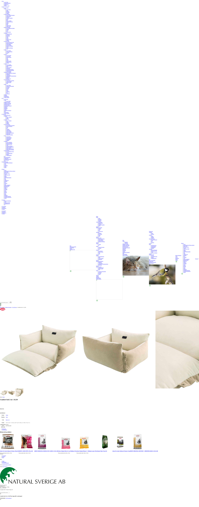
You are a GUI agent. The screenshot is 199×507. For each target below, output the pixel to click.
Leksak (5, 63)
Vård (7, 48)
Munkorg (7, 77)
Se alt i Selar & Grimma (10, 80)
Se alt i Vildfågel (9, 117)
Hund (3, 6)
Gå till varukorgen (9, 498)
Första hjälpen (8, 44)
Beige (7, 419)
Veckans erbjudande (7, 200)
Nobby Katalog (6, 97)
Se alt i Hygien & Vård (10, 42)
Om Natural (4, 206)
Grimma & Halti (9, 81)
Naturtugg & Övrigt (9, 21)
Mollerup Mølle (6, 186)
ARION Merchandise (7, 177)
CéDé (5, 179)
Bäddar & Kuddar (7, 27)
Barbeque (7, 17)
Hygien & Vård (6, 41)
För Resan (8, 87)
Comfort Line (6, 180)
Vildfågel (5, 116)
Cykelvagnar (100, 263)
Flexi (7, 58)
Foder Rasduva (8, 138)
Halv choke (8, 35)
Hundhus (5, 95)
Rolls (7, 24)
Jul (4, 204)
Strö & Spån (8, 133)
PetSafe (5, 191)
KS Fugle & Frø (186, 247)
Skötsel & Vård (6, 5)
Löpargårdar (8, 130)
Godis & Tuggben (7, 14)
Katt (2, 98)
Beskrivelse (4, 428)
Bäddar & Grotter (7, 102)
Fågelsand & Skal (9, 144)
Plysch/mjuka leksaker (10, 69)
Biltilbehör (8, 74)
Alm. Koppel (8, 56)
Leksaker (7, 129)
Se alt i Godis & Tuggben (10, 15)
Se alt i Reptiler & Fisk (10, 151)
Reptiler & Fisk (6, 150)
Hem (1, 307)
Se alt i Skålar (8, 85)
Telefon (1, 466)
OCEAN (5, 189)
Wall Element (6, 112)
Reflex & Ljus (8, 78)
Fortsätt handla (2, 498)
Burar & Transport (9, 126)
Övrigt (7, 22)
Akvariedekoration (9, 153)
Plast (7, 31)
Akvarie (7, 152)
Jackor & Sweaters (9, 51)
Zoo (149, 264)
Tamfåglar (5, 141)
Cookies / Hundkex (9, 18)
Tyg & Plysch (8, 32)
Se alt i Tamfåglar (9, 142)
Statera (5, 167)
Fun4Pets (5, 183)
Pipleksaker (8, 68)
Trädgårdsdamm (9, 155)
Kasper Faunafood (7, 185)
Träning (5, 94)
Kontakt (3, 209)
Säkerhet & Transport (7, 72)
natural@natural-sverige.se (6, 464)
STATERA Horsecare (7, 197)
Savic (5, 193)
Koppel (5, 54)
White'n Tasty (8, 26)
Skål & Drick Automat (10, 148)
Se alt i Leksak (8, 64)
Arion (5, 163)
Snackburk (8, 91)
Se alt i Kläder (8, 50)
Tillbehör (7, 118)
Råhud (7, 23)
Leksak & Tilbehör (154, 252)
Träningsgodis (8, 25)
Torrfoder (126, 243)
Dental (99, 225)
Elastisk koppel (8, 57)
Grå (8, 419)
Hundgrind (8, 76)
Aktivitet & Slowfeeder (10, 86)
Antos (5, 175)
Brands (3, 169)
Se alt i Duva (8, 136)
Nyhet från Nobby (7, 202)
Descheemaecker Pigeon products (9, 171)
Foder (5, 8)
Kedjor (7, 36)
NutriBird (5, 188)
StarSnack (5, 195)
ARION (5, 176)
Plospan (5, 192)
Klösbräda (6, 108)
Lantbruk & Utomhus (7, 159)
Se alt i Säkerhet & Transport (11, 73)
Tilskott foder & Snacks (10, 149)
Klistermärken (6, 96)
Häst (3, 1)
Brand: (2, 397)
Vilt (4, 156)
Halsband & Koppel (126, 245)
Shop (3, 457)
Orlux (5, 190)
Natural (5, 173)
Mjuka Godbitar (8, 20)
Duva (5, 135)
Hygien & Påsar (8, 45)
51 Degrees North (7, 174)
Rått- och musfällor (7, 157)
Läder (7, 37)
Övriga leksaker (8, 67)
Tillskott (7, 13)
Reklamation (4, 208)
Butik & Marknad (5, 161)
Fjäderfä (5, 119)
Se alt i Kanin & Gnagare (10, 125)
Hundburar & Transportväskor (103, 264)
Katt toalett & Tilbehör (8, 105)
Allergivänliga (8, 16)
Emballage (6, 165)
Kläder (5, 49)
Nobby (5, 166)
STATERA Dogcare (7, 196)
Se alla (97, 226)
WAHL (5, 198)
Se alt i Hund (6, 7)
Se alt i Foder (8, 9)
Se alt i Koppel (8, 55)
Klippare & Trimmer (9, 46)
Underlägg (8, 93)
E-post (1, 464)
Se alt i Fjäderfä (8, 120)
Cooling (99, 244)
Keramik (7, 88)
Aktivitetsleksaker (9, 65)
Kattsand (5, 107)
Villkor (3, 461)
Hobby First (185, 246)
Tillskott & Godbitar (9, 134)
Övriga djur (4, 114)
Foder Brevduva (9, 137)
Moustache (185, 261)
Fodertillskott (6, 4)
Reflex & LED (8, 39)
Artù (5, 178)
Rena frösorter (151, 263)
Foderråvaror (6, 158)
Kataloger (3, 207)
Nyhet (5, 201)
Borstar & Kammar (9, 43)
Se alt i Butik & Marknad (8, 162)
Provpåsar (7, 12)
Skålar (5, 84)
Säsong (97, 243)
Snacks (71, 248)
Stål (6, 92)
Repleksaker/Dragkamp (10, 70)
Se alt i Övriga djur (7, 115)
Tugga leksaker (8, 71)
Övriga (7, 38)
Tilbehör (7, 40)
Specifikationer (4, 429)
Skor (7, 53)
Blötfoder (7, 11)
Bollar (7, 66)
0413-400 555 (5, 466)
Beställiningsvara (7, 203)
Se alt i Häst (6, 2)
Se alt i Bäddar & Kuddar (10, 28)
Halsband (7, 34)
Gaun (5, 184)
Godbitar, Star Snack (126, 244)
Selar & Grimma (7, 79)
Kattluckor (6, 106)
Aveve (5, 164)
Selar (7, 83)
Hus (7, 128)
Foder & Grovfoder (7, 3)
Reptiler (7, 154)
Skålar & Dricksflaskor (10, 132)
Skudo (5, 194)
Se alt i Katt (6, 99)
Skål (5, 111)
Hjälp (1, 459)
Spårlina (7, 62)
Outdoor (7, 29)
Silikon (7, 90)
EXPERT (5, 181)
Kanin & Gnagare (7, 124)
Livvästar (7, 52)
